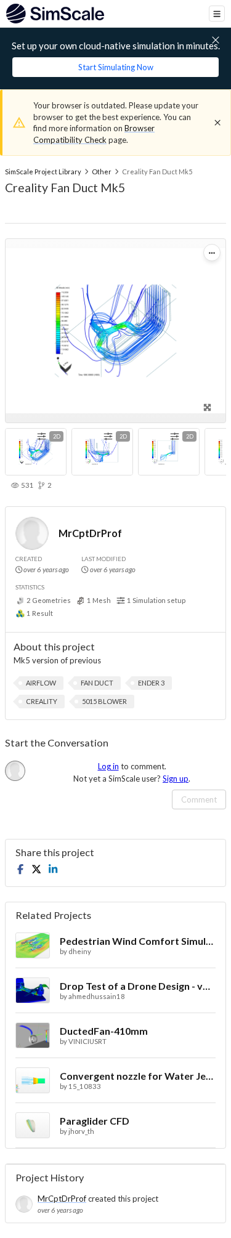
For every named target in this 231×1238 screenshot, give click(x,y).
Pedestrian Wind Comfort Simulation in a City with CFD (138, 941)
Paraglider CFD (94, 1121)
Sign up (175, 778)
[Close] (217, 123)
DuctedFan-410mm (104, 1031)
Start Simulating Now (115, 67)
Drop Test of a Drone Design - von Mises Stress (138, 986)
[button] (40, 683)
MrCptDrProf (90, 533)
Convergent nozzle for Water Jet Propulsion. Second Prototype (138, 1076)
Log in (108, 766)
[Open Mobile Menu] (217, 14)
